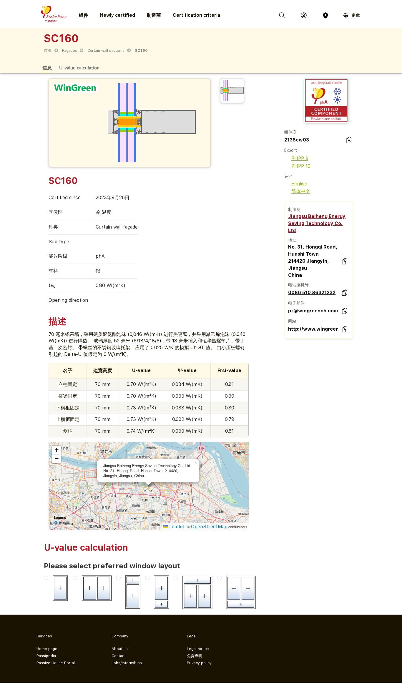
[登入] (304, 15)
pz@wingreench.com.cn (313, 311)
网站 (292, 321)
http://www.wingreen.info (313, 329)
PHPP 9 (299, 158)
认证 (288, 175)
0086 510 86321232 (311, 292)
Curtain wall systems (105, 50)
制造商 (154, 15)
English (299, 183)
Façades (69, 50)
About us (120, 649)
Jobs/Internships (127, 663)
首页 (48, 50)
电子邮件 (296, 303)
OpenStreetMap (209, 526)
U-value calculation (79, 67)
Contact (119, 656)
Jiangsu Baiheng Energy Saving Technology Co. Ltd (316, 223)
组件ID (290, 132)
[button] (195, 462)
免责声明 (194, 656)
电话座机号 (298, 284)
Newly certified (117, 15)
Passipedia (46, 656)
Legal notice (198, 649)
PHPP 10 (300, 166)
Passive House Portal (55, 663)
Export (290, 150)
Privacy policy (199, 663)
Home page (46, 649)
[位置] (325, 15)
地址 (292, 240)
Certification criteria (196, 15)
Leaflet (176, 526)
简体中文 (300, 191)
